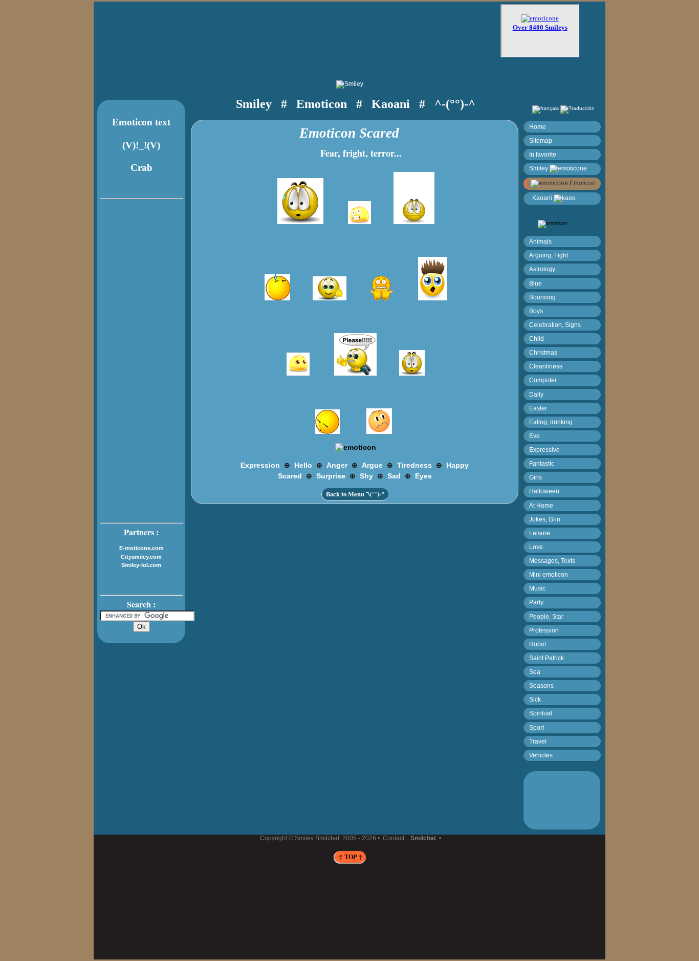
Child (536, 338)
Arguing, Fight (548, 255)
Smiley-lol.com (141, 565)
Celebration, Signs (555, 324)
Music (537, 588)
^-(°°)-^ (454, 104)
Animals (540, 241)
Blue (535, 283)
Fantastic (541, 463)
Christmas (543, 352)
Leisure (539, 533)
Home (537, 126)
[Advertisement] (306, 34)
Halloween (544, 491)
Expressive (544, 449)
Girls (535, 477)
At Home (541, 505)
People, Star (546, 616)
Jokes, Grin (544, 519)
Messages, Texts (552, 560)
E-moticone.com (141, 548)
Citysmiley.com (141, 557)
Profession (544, 630)
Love (536, 546)
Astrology (542, 269)
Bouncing (542, 297)
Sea (534, 671)
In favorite (542, 154)
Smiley (539, 168)
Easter (538, 408)
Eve (534, 435)
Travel (538, 741)
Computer (543, 380)
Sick (535, 699)
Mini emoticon (548, 574)
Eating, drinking (551, 422)
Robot (537, 644)
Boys (536, 311)
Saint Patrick (546, 657)
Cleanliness (545, 366)
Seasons (541, 685)
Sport (536, 727)
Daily (536, 394)
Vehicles (541, 755)
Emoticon (582, 183)
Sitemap (540, 140)
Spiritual (540, 713)
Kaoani (541, 197)
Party (536, 602)
